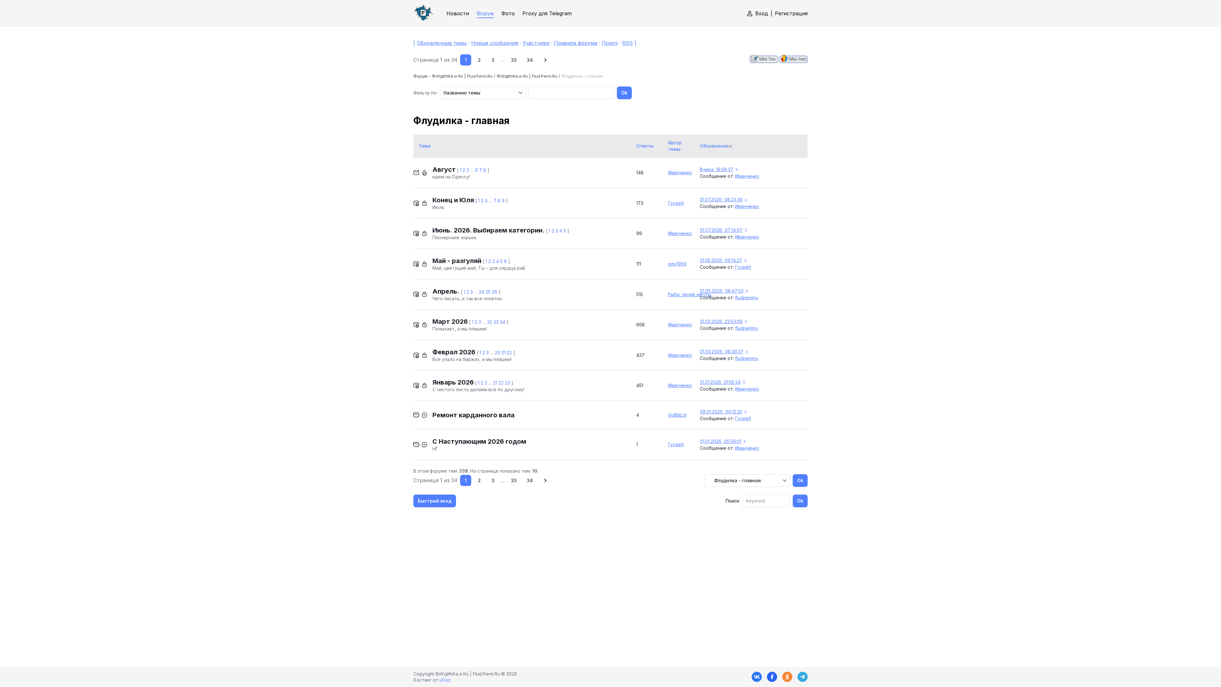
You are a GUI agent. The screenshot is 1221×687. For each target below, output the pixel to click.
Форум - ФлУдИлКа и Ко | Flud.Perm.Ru (453, 76)
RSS (627, 43)
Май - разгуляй (456, 261)
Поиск (610, 43)
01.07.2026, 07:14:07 (721, 230)
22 (509, 352)
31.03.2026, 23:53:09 (721, 321)
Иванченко (680, 172)
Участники (536, 43)
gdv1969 (677, 264)
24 (481, 292)
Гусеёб (676, 203)
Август (444, 169)
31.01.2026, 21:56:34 (720, 382)
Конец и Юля (453, 200)
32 (489, 322)
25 (488, 292)
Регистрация (791, 13)
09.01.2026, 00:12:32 (721, 411)
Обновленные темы (442, 43)
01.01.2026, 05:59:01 (720, 441)
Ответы (645, 146)
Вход (761, 13)
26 (494, 292)
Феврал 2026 (453, 352)
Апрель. (445, 291)
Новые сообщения (494, 43)
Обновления (714, 146)
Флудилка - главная (582, 76)
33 (514, 60)
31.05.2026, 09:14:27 (721, 260)
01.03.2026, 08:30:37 (721, 351)
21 (503, 352)
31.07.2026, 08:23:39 (721, 199)
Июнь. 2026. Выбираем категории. (488, 230)
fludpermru (746, 297)
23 (507, 382)
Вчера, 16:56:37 (716, 169)
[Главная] (423, 13)
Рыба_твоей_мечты (689, 294)
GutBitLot (677, 415)
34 (530, 60)
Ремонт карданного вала (473, 415)
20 (497, 352)
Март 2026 (450, 321)
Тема (424, 146)
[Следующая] (544, 60)
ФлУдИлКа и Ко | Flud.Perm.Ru (527, 76)
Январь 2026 (453, 382)
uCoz (445, 680)
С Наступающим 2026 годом (479, 441)
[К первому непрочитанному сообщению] (736, 169)
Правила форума (575, 43)
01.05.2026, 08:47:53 (721, 291)
